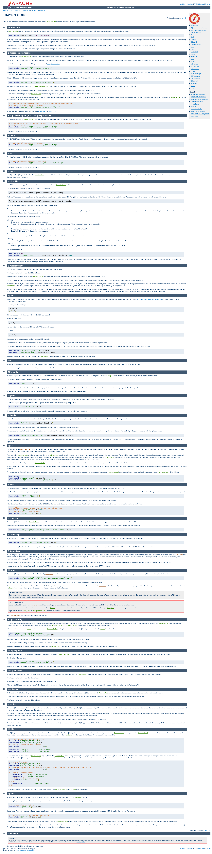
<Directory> (54, 455)
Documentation (25, 10)
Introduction (194, 25)
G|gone (193, 54)
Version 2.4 (35, 10)
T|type (193, 88)
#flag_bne (41, 111)
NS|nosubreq (195, 69)
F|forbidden (194, 52)
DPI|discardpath (196, 44)
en (182, 18)
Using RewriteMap (196, 109)
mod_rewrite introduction (198, 97)
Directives (189, 4)
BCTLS (193, 35)
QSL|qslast (194, 81)
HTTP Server (14, 10)
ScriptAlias (72, 625)
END (192, 49)
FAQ (195, 4)
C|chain (193, 39)
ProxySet (110, 608)
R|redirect (194, 83)
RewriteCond (36, 94)
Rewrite (42, 10)
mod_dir (180, 555)
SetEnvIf (44, 356)
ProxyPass (13, 588)
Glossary (201, 4)
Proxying (193, 106)
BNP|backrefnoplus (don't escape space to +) (199, 31)
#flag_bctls (52, 111)
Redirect (61, 625)
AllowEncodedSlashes (39, 86)
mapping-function (53, 64)
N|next (193, 61)
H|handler (194, 56)
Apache (5, 10)
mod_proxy (49, 574)
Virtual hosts (195, 104)
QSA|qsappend (195, 76)
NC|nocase (194, 64)
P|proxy (193, 71)
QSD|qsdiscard (195, 78)
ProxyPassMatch (39, 611)
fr (186, 18)
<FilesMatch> (62, 821)
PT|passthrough (196, 74)
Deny (109, 376)
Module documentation (198, 94)
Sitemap (207, 4)
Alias (54, 625)
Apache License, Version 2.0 (25, 850)
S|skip (193, 86)
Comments (194, 116)
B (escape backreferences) (199, 28)
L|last (192, 59)
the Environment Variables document (149, 299)
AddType (78, 797)
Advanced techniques (198, 111)
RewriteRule (51, 22)
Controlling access (197, 101)
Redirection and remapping (199, 99)
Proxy (52, 608)
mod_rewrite (25, 449)
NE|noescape (195, 66)
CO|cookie (194, 42)
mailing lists (81, 842)
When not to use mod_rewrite (200, 114)
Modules (182, 4)
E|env (192, 47)
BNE (192, 37)
